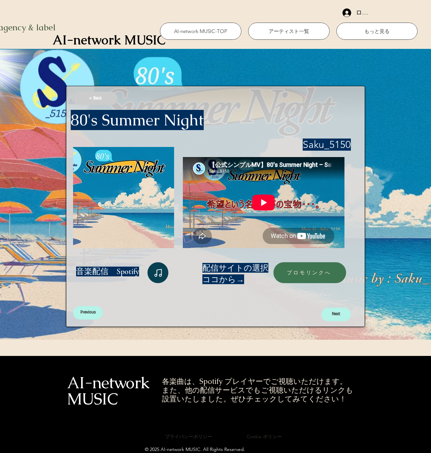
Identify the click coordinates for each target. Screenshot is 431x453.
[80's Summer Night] (157, 272)
